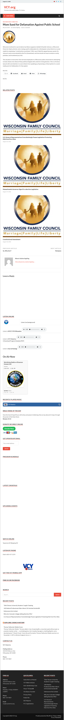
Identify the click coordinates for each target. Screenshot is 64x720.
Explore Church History (14, 622)
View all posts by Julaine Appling (25, 262)
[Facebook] (56, 1)
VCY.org (9, 7)
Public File (26, 697)
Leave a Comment (25, 27)
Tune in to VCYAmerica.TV (10, 543)
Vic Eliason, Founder (29, 691)
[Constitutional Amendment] (32, 237)
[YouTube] (54, 1)
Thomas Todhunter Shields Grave (13, 627)
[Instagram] (61, 1)
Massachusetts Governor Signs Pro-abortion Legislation (20, 189)
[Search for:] (32, 595)
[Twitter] (58, 1)
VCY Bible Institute (29, 682)
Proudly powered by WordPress (44, 715)
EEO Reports (27, 700)
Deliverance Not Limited (11, 611)
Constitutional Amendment (11, 239)
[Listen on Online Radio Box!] (59, 405)
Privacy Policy (28, 694)
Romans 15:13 (7, 419)
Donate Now (9, 429)
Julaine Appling (16, 27)
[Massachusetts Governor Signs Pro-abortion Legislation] (32, 187)
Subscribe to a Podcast (30, 679)
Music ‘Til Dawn (29, 688)
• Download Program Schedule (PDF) (13, 341)
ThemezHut (58, 717)
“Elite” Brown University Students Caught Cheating (18, 605)
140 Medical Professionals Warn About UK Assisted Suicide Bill (22, 608)
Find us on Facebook (11, 580)
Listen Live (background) (28, 322)
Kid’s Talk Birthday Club (30, 685)
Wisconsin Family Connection (10, 21)
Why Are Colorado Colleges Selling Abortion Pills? (18, 614)
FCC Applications (29, 703)
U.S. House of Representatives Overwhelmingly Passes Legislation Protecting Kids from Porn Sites (32, 617)
